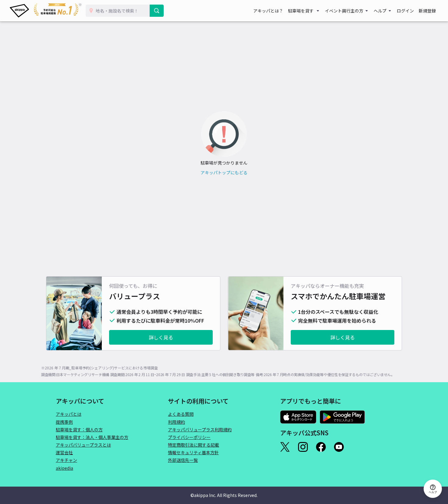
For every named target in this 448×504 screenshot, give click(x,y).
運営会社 (64, 452)
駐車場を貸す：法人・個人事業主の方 (92, 437)
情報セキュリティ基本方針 (193, 452)
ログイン (405, 11)
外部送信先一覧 (183, 460)
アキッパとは (68, 414)
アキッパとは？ (268, 11)
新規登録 (427, 11)
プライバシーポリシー (189, 437)
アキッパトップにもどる (224, 172)
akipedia (64, 468)
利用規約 (176, 422)
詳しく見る (161, 337)
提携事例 (64, 422)
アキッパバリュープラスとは (83, 445)
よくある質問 (181, 414)
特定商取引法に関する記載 (193, 445)
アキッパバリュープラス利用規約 (200, 429)
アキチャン (66, 460)
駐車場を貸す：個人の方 (79, 429)
